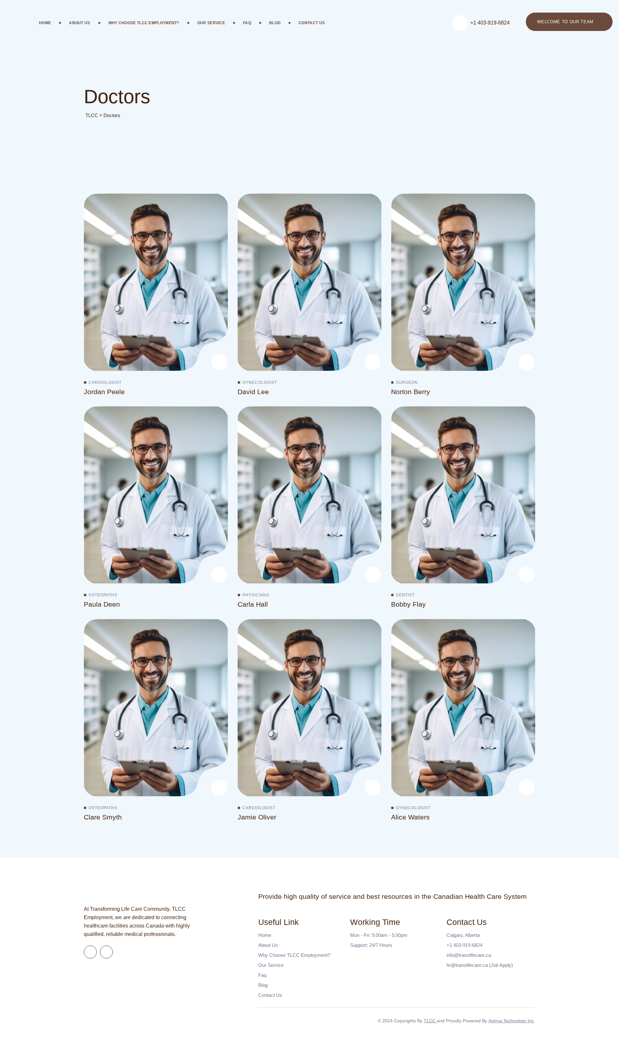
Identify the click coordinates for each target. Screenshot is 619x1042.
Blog (274, 23)
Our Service (211, 23)
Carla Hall (253, 604)
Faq (247, 23)
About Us (79, 23)
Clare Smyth (103, 817)
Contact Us (312, 23)
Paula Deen (102, 604)
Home (45, 23)
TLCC (430, 1020)
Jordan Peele (104, 391)
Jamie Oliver (257, 817)
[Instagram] (372, 341)
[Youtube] (218, 341)
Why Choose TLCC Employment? (143, 23)
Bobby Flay (408, 604)
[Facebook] (90, 952)
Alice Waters (410, 817)
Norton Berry (410, 391)
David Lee (253, 391)
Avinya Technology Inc (511, 1020)
